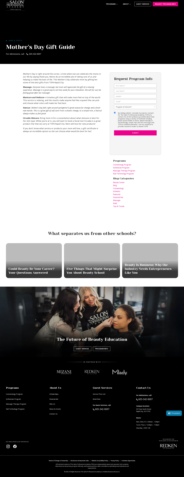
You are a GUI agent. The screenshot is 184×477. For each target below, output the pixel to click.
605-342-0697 (106, 409)
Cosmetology (118, 188)
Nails (115, 203)
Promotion (176, 413)
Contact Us (53, 414)
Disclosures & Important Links (80, 461)
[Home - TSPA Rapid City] (15, 4)
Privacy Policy (115, 461)
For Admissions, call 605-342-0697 (23, 54)
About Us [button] (55, 387)
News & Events (14, 41)
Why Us (52, 404)
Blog (115, 185)
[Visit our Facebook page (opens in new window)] (15, 446)
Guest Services (142, 4)
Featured (116, 194)
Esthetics (116, 191)
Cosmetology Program (122, 165)
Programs (111, 4)
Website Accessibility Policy (100, 461)
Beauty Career (119, 182)
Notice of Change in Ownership (58, 461)
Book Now (96, 399)
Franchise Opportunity (128, 461)
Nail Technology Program (123, 173)
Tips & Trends (118, 206)
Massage (116, 200)
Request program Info (165, 4)
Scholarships (53, 394)
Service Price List (99, 394)
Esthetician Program (121, 168)
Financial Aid (118, 197)
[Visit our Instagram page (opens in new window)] (8, 446)
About (126, 4)
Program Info (101, 349)
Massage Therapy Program (124, 171)
